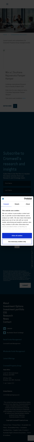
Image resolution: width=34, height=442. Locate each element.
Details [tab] (17, 204)
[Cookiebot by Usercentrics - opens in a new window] (24, 199)
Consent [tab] (6, 204)
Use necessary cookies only (17, 241)
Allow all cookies (17, 235)
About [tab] (28, 204)
